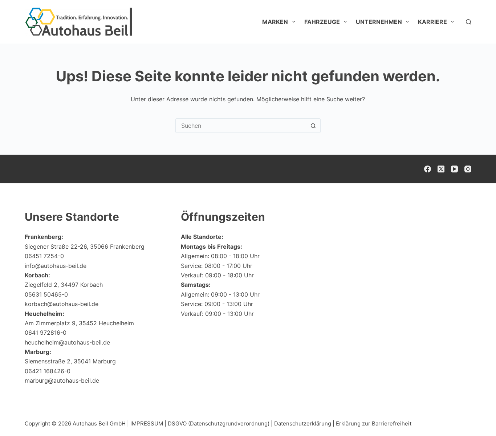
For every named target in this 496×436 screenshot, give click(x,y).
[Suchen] (468, 22)
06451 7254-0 (44, 256)
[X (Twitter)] (441, 169)
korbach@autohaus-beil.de (61, 303)
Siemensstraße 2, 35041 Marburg (70, 361)
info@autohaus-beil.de (55, 265)
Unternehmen (379, 21)
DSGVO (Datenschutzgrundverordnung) (218, 423)
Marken (275, 21)
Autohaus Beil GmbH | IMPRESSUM (118, 423)
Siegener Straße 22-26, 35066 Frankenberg (85, 246)
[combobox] (241, 125)
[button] (472, 416)
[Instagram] (467, 169)
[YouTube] (454, 169)
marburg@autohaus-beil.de (62, 380)
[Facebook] (427, 169)
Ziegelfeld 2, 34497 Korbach (64, 284)
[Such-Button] (313, 126)
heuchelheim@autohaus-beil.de (67, 342)
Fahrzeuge (322, 21)
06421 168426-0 (47, 371)
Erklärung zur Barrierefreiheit (373, 423)
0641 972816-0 (45, 332)
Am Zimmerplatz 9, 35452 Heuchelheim (79, 323)
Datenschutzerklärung (302, 423)
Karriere (432, 21)
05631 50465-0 (46, 294)
